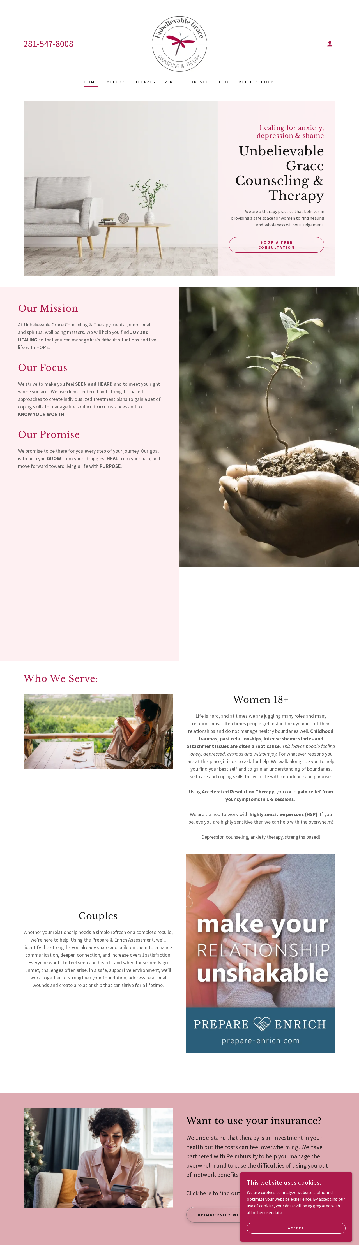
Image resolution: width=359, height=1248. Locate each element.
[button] (329, 43)
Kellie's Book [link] (257, 81)
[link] (179, 43)
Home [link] (91, 81)
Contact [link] (198, 81)
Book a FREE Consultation (276, 245)
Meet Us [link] (116, 81)
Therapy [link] (145, 81)
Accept (296, 1228)
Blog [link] (224, 81)
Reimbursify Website (226, 1214)
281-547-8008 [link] (48, 43)
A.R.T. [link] (172, 81)
